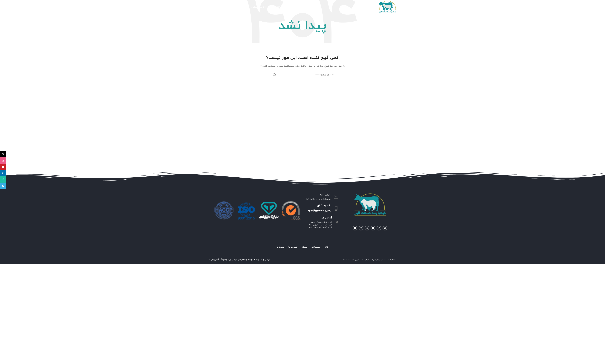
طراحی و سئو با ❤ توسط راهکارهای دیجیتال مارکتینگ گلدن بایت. (239, 259)
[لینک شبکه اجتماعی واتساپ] (361, 228)
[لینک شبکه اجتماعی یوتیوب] (373, 228)
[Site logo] (387, 6)
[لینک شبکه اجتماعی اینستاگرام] (379, 228)
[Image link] (370, 204)
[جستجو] (274, 74)
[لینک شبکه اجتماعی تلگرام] (355, 228)
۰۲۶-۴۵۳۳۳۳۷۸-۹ (319, 211)
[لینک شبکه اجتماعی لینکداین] (367, 228)
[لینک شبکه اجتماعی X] (385, 228)
